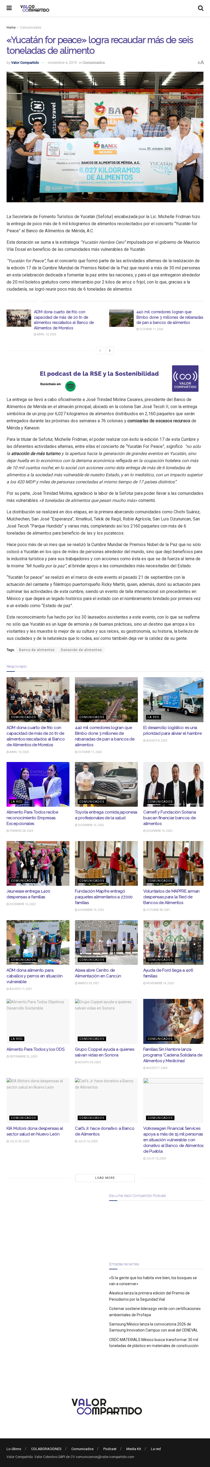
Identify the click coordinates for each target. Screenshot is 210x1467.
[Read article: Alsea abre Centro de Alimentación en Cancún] (106, 942)
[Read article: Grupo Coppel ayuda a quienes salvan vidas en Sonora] (106, 1021)
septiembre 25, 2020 (23, 1056)
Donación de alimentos (81, 650)
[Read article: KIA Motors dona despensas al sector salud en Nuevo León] (38, 1100)
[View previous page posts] (100, 350)
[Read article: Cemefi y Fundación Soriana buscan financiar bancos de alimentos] (174, 784)
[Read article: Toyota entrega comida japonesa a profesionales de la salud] (106, 784)
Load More (105, 1178)
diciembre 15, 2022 (90, 825)
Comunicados (30, 27)
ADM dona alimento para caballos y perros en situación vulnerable (35, 976)
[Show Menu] (9, 8)
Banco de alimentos (37, 650)
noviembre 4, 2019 (62, 63)
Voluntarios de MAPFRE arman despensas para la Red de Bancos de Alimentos (171, 897)
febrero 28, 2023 (21, 830)
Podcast (109, 1449)
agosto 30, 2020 (89, 1062)
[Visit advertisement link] (105, 378)
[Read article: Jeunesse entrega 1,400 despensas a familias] (38, 863)
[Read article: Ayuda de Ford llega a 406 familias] (174, 942)
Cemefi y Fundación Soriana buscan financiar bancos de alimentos (169, 818)
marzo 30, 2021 (88, 983)
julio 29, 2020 (19, 1141)
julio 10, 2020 (156, 1158)
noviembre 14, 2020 (160, 983)
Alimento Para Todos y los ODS (35, 1049)
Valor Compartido (25, 63)
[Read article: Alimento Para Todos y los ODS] (38, 1021)
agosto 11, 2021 (20, 988)
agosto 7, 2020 (156, 1068)
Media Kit (133, 1449)
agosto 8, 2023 (156, 740)
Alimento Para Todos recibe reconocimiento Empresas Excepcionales (32, 818)
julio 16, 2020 (87, 1141)
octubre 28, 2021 (158, 909)
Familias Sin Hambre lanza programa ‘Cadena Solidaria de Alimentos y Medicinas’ (172, 1055)
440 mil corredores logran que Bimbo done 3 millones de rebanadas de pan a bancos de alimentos (169, 317)
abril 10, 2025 (46, 334)
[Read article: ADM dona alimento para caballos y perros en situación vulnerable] (38, 942)
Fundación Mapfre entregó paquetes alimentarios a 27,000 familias (104, 897)
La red (153, 717)
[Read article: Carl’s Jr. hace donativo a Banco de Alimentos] (106, 1100)
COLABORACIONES (46, 1449)
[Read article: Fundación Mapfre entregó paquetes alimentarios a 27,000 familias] (106, 863)
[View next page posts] (110, 350)
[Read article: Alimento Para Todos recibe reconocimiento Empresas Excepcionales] (38, 784)
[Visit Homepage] (34, 8)
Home (11, 27)
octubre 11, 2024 (151, 329)
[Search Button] (200, 8)
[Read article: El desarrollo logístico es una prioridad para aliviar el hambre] (174, 699)
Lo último (14, 1449)
